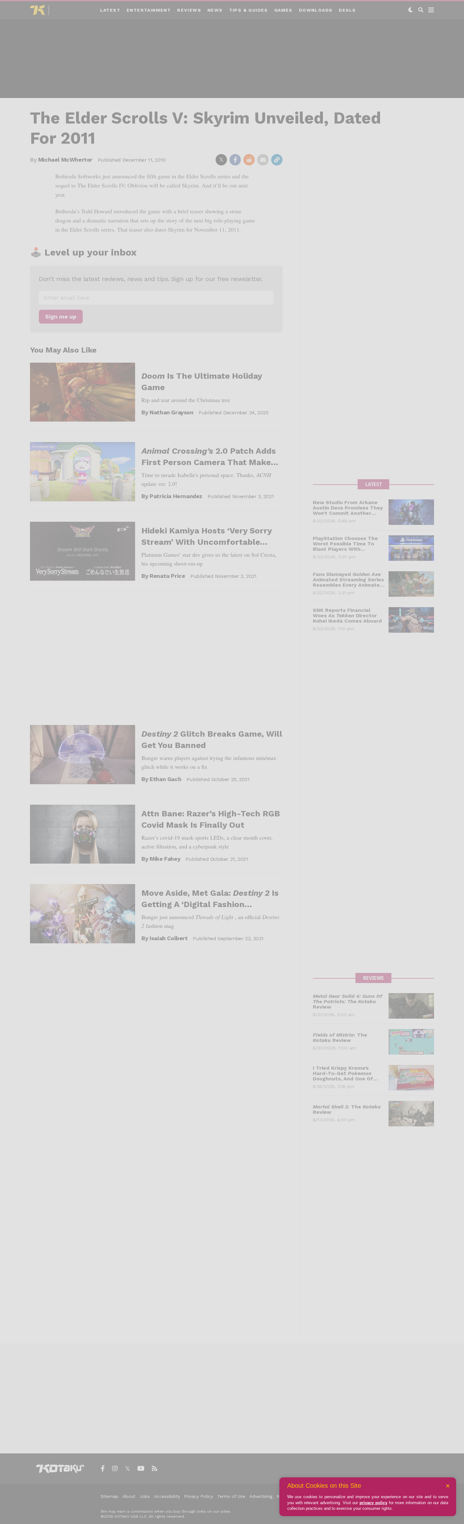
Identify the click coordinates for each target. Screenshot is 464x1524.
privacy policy (373, 1502)
